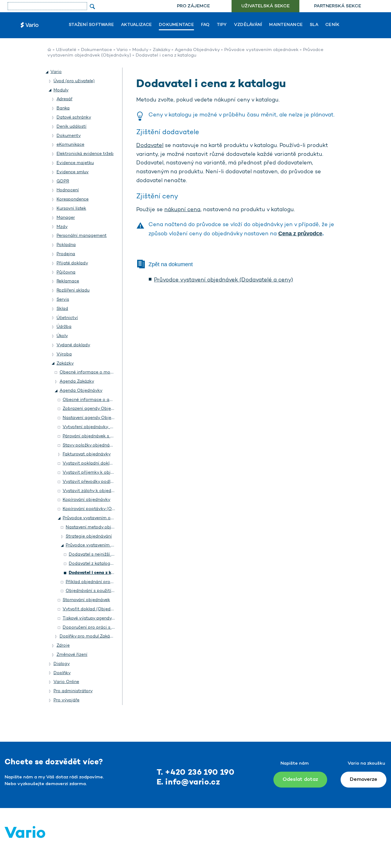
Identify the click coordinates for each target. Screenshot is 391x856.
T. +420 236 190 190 (196, 773)
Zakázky (161, 50)
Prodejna (66, 254)
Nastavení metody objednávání (98, 527)
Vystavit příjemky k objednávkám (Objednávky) (112, 472)
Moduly (140, 50)
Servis (63, 299)
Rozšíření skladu (73, 290)
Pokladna (66, 245)
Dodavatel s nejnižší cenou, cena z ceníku (111, 554)
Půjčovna (66, 272)
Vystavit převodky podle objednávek (100, 481)
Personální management (82, 235)
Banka (63, 108)
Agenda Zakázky (77, 381)
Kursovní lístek (71, 208)
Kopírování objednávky (86, 500)
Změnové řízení (72, 654)
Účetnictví (67, 318)
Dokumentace (176, 25)
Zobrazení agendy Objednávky (94, 408)
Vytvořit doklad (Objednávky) (94, 609)
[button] (47, 72)
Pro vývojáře (66, 700)
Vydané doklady (73, 345)
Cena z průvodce (300, 233)
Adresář (64, 99)
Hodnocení (68, 190)
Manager (66, 217)
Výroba (64, 354)
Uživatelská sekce (265, 6)
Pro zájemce (193, 6)
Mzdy (62, 227)
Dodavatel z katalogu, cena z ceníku (106, 563)
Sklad (62, 309)
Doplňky (62, 673)
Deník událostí (71, 126)
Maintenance (286, 25)
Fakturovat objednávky (87, 454)
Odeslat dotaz (300, 779)
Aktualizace (136, 25)
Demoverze (363, 779)
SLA (314, 25)
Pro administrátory (73, 691)
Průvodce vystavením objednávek (261, 50)
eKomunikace (70, 144)
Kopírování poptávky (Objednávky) (99, 509)
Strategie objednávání (89, 536)
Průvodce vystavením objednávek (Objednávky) (115, 545)
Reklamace (68, 281)
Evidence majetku (75, 163)
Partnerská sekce (337, 6)
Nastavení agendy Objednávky (94, 418)
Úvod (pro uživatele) (74, 81)
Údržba (64, 327)
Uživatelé (66, 50)
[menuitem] (193, 6)
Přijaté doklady (72, 263)
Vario (122, 50)
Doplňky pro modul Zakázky (88, 636)
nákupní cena (182, 210)
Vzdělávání (248, 25)
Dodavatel (149, 146)
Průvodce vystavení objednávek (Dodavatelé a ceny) (223, 280)
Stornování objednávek (86, 600)
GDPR (63, 181)
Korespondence (73, 199)
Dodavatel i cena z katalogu (98, 573)
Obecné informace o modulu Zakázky (98, 372)
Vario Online (66, 682)
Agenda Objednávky (197, 50)
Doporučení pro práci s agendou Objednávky (109, 627)
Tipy (222, 25)
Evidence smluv (73, 172)
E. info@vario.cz (188, 782)
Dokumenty (69, 136)
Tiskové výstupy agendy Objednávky (100, 618)
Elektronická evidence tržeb (85, 154)
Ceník (332, 25)
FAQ (205, 25)
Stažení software (91, 25)
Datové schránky (74, 117)
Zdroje (63, 645)
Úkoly (62, 336)
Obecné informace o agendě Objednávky (106, 400)
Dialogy (61, 664)
